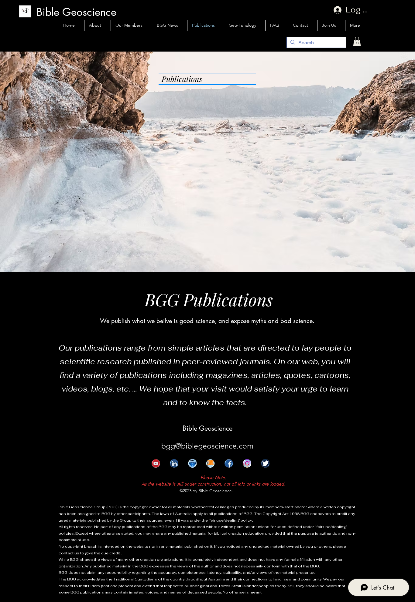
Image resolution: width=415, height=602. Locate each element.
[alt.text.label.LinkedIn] (170, 466)
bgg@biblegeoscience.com (207, 445)
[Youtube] (152, 466)
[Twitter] (261, 466)
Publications (182, 79)
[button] (357, 41)
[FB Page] (207, 466)
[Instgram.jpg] (243, 466)
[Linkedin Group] (189, 466)
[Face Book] (225, 466)
